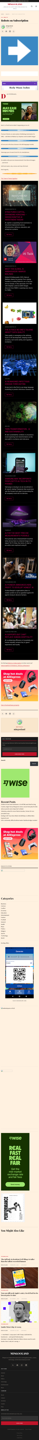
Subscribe (19, 1423)
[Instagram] (21, 1365)
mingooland (9, 26)
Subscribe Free (19, 754)
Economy (3, 911)
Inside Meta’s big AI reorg (11, 1327)
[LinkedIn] (26, 1365)
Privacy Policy (19, 1433)
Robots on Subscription (14, 663)
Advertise (3, 1401)
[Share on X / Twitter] (2, 31)
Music (2, 927)
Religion (3, 931)
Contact (3, 1398)
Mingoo (29, 1429)
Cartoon (3, 906)
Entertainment (5, 915)
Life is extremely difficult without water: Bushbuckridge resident (19, 820)
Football (3, 920)
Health (7, 14)
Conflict (3, 908)
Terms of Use (19, 1435)
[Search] (32, 6)
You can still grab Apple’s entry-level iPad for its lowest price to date (19, 1294)
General (3, 922)
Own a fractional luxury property (10, 705)
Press (2, 1407)
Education (4, 913)
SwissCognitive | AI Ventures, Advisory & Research (15, 666)
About (2, 1395)
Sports (3, 933)
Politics (3, 929)
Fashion (3, 917)
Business (3, 904)
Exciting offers (5, 943)
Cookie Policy (19, 1437)
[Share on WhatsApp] (13, 31)
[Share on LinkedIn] (9, 31)
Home (2, 14)
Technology (4, 936)
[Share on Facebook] (6, 31)
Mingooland (15, 4)
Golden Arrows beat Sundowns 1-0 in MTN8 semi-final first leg (18, 804)
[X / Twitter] (13, 1365)
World (2, 938)
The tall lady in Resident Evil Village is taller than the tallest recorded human (18, 1260)
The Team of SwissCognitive (9, 179)
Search (3, 760)
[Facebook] (17, 1365)
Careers (3, 1404)
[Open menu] (36, 6)
